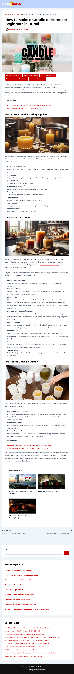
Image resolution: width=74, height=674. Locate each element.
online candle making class (49, 265)
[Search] (66, 553)
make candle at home (37, 79)
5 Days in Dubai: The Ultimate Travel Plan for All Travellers (24, 647)
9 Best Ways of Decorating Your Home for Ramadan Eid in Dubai (29, 448)
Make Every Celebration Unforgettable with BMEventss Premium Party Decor (31, 653)
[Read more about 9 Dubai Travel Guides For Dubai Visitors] (22, 482)
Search (7, 549)
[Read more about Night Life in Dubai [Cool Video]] (51, 482)
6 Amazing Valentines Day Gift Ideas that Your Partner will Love (29, 105)
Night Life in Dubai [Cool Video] (49, 492)
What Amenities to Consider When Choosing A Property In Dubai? (27, 640)
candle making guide (31, 75)
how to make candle (48, 75)
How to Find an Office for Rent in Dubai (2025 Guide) (23, 631)
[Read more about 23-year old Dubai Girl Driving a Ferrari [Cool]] (22, 506)
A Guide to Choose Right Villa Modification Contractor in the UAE (27, 644)
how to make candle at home (16, 79)
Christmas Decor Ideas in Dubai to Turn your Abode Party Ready (29, 446)
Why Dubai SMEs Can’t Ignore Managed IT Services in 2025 (25, 634)
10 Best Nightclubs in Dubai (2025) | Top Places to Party (24, 656)
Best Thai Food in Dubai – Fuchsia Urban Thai (20, 650)
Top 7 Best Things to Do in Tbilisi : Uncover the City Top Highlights (27, 628)
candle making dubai (13, 75)
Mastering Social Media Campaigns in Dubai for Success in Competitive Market (32, 637)
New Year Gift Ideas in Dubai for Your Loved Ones (24, 108)
